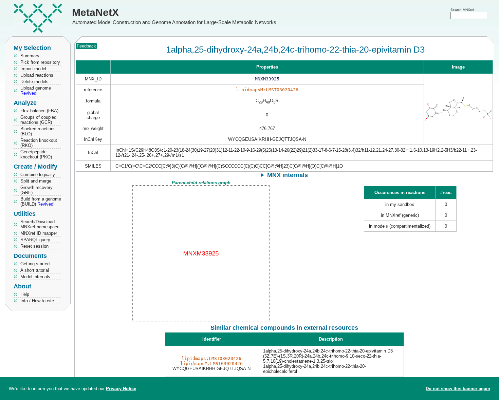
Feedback (86, 46)
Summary (29, 55)
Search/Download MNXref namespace (39, 224)
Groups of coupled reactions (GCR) (38, 120)
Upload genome (35, 90)
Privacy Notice (121, 388)
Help (24, 294)
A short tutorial (34, 270)
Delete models (34, 81)
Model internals (35, 276)
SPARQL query (35, 239)
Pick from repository (40, 62)
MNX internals (287, 175)
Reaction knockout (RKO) (38, 143)
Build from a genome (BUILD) (40, 201)
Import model (33, 68)
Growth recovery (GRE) (36, 190)
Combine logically (37, 174)
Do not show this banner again (458, 388)
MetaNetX (95, 12)
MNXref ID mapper (38, 233)
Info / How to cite (37, 300)
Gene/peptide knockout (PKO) (36, 154)
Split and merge (35, 181)
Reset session (34, 246)
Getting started (35, 263)
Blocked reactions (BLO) (38, 131)
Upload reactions (36, 75)
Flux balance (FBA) (39, 110)
